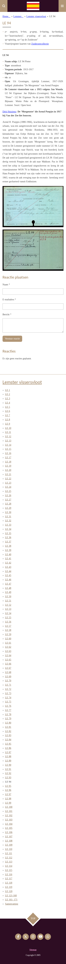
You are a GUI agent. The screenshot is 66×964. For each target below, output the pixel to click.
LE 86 (8, 748)
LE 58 (8, 630)
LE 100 (8, 807)
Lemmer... (18, 16)
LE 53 (8, 609)
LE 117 (8, 878)
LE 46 (8, 579)
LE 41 (8, 558)
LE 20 (8, 470)
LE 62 (8, 647)
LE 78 (8, 714)
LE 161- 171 (11, 899)
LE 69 (8, 676)
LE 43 (8, 567)
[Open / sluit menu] (62, 6)
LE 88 (8, 756)
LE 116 (8, 874)
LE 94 (52, 16)
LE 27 (8, 499)
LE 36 (8, 537)
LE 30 (8, 512)
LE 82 (8, 731)
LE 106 (8, 832)
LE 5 (7, 407)
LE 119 (8, 887)
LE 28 (8, 503)
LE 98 (8, 798)
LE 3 (7, 398)
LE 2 (7, 394)
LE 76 (8, 706)
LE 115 (8, 870)
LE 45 (8, 575)
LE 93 (8, 777)
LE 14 (8, 445)
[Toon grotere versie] (33, 206)
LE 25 (8, 491)
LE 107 (8, 836)
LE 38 (8, 546)
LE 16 (8, 453)
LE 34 (8, 529)
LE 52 (8, 605)
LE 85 (8, 744)
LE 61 (8, 643)
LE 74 (8, 697)
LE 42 (8, 562)
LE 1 (7, 390)
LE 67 (8, 668)
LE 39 (8, 550)
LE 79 (8, 718)
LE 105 (8, 828)
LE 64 (8, 655)
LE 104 (8, 824)
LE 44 (8, 571)
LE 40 (8, 554)
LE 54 (8, 613)
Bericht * (7, 314)
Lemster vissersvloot (36, 16)
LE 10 (8, 428)
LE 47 (8, 584)
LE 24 (8, 487)
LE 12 (8, 436)
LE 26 (8, 495)
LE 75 (8, 701)
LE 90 (8, 765)
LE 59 (8, 634)
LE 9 (7, 424)
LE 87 (8, 752)
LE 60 (8, 638)
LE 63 (8, 651)
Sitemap (33, 950)
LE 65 (8, 659)
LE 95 (8, 786)
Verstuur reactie (12, 338)
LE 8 (7, 419)
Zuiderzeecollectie (40, 44)
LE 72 (8, 689)
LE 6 (7, 411)
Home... (6, 16)
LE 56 (8, 622)
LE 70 (8, 680)
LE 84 (8, 739)
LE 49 (8, 592)
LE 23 (8, 483)
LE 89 (8, 760)
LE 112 (8, 857)
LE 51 (8, 600)
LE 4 (7, 402)
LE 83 (8, 735)
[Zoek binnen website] (3, 6)
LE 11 (8, 432)
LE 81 (8, 727)
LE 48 (8, 588)
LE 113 (8, 861)
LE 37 (8, 541)
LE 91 (8, 769)
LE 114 (8, 866)
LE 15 (8, 449)
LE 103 (8, 819)
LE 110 (8, 849)
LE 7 (7, 415)
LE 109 (8, 845)
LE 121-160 (11, 895)
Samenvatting (11, 904)
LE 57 (8, 626)
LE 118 (8, 883)
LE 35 (8, 533)
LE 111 (8, 853)
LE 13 (8, 440)
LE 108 (8, 841)
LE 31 (8, 516)
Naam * (6, 284)
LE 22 (8, 478)
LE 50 (8, 596)
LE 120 (8, 891)
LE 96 (8, 790)
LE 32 (8, 520)
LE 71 (8, 685)
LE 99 (8, 803)
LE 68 (8, 672)
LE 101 (8, 811)
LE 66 (8, 664)
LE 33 (8, 525)
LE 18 (8, 461)
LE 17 (8, 457)
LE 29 (8, 508)
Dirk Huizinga (9, 111)
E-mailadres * (9, 299)
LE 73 (8, 693)
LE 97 (8, 794)
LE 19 (8, 466)
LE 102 (8, 815)
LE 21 (8, 474)
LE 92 (8, 773)
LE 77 (8, 710)
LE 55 (8, 617)
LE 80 (8, 723)
